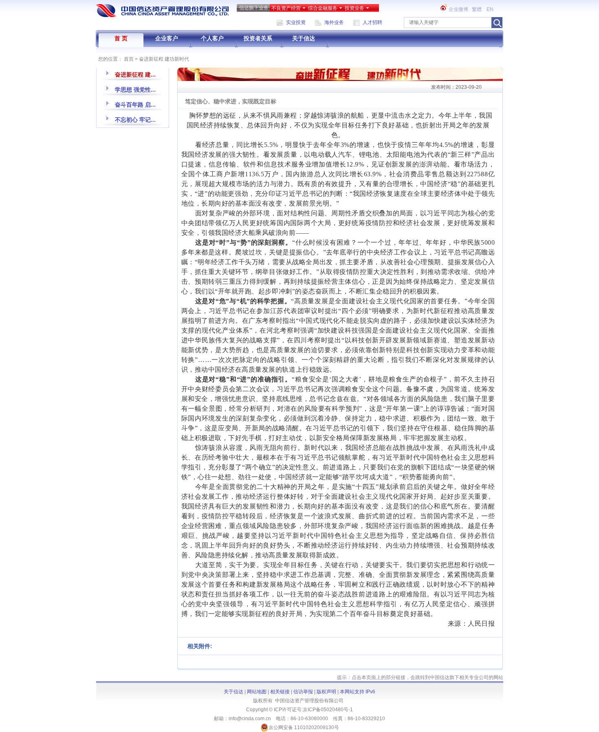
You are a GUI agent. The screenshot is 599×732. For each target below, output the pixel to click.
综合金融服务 (322, 8)
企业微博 (458, 9)
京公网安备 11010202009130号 (304, 727)
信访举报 (303, 692)
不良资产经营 (286, 8)
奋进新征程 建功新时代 (164, 59)
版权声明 (326, 692)
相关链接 (280, 692)
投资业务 (354, 8)
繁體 (477, 9)
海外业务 (334, 22)
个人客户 (212, 38)
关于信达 (303, 38)
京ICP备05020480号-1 (328, 709)
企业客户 (166, 38)
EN (491, 9)
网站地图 (256, 692)
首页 (129, 59)
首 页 (121, 38)
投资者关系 (258, 38)
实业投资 (296, 22)
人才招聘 (372, 22)
